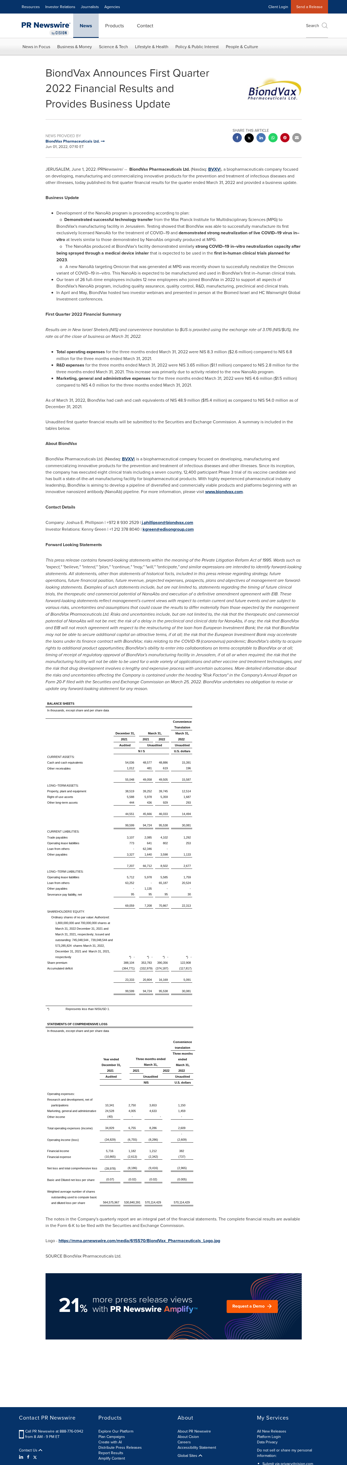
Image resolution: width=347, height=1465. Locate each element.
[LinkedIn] (22, 1457)
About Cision (188, 1436)
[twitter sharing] (249, 138)
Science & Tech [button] (113, 47)
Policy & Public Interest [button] (197, 47)
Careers (184, 1442)
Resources (31, 6)
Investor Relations (60, 6)
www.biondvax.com (224, 492)
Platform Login (269, 1436)
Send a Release (309, 6)
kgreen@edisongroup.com (168, 529)
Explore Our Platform (115, 1431)
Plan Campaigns (111, 1436)
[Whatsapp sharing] (273, 138)
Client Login (278, 6)
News (86, 25)
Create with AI (110, 1442)
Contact (145, 25)
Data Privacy (267, 1442)
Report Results (110, 1453)
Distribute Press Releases (120, 1447)
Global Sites (188, 1455)
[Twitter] (35, 1457)
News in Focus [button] (36, 47)
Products (114, 25)
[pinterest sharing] (285, 138)
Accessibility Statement (197, 1447)
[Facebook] (28, 1457)
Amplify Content (111, 1458)
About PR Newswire (194, 1431)
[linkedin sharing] (261, 138)
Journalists (90, 6)
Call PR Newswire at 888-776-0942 (54, 1431)
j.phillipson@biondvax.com (167, 522)
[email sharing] (296, 138)
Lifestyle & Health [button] (151, 47)
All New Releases (271, 1431)
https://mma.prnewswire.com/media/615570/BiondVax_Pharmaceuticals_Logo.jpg (139, 1241)
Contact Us (28, 1450)
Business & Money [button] (74, 47)
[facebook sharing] (237, 138)
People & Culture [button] (242, 47)
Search (312, 25)
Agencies (112, 6)
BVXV (214, 169)
